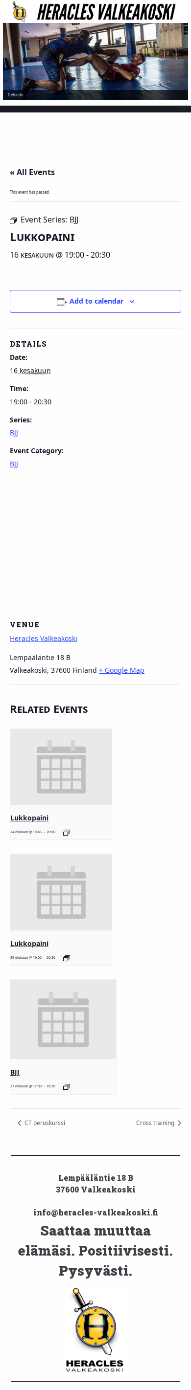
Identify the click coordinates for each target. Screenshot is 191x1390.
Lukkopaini (29, 817)
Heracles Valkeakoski (43, 638)
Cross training (156, 1123)
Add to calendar (96, 301)
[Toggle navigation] (182, 109)
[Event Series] (66, 833)
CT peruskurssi (44, 1123)
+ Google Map (121, 670)
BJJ (14, 432)
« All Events (32, 172)
